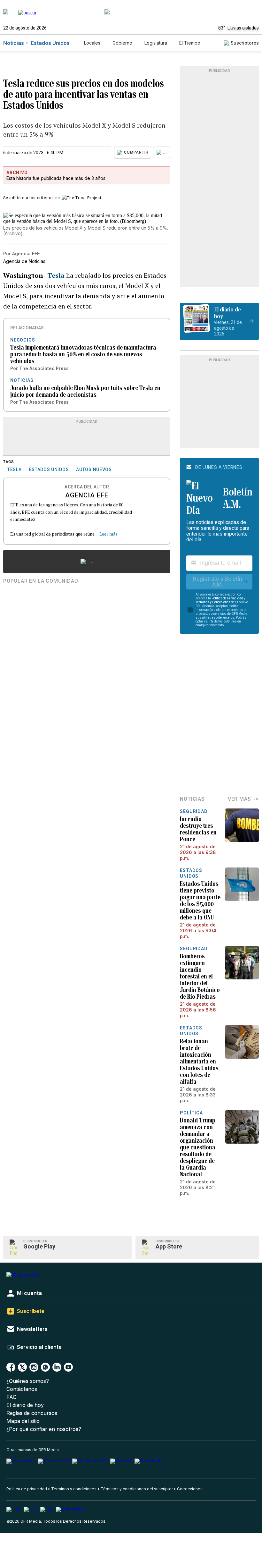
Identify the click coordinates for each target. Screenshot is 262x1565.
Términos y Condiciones (213, 602)
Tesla (56, 275)
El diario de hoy (25, 1405)
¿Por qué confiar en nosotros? (43, 1429)
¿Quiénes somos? (27, 1381)
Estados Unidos (50, 43)
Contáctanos (21, 1389)
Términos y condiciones (73, 1488)
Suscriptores (245, 43)
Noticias (13, 43)
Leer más (108, 534)
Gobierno (122, 43)
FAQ (11, 1397)
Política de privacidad (26, 1488)
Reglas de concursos (31, 1413)
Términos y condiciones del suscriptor (137, 1488)
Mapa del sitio (23, 1421)
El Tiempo (189, 43)
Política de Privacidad (227, 598)
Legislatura (155, 43)
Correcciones (190, 1488)
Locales (92, 43)
